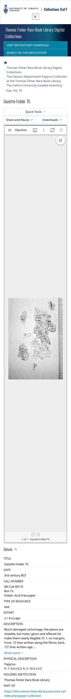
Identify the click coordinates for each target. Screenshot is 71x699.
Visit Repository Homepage (28, 45)
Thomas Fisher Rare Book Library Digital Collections (34, 70)
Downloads (50, 120)
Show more (12, 653)
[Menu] (35, 17)
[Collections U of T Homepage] (5, 62)
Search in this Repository (27, 53)
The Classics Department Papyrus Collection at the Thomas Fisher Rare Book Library (37, 79)
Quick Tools (33, 112)
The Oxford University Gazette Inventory (34, 85)
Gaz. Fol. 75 (14, 90)
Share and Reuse (17, 120)
